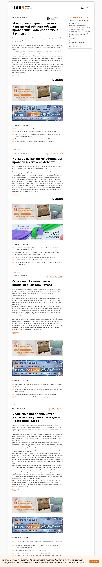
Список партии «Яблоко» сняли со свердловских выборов (79, 28)
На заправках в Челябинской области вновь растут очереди (35, 397)
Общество (15, 76)
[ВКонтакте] (53, 80)
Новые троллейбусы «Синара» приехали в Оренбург (78, 45)
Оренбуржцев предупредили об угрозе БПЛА (30, 387)
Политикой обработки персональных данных (22, 564)
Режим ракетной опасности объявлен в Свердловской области (36, 257)
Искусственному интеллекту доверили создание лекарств (34, 141)
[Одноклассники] (56, 80)
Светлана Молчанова (56, 153)
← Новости (16, 14)
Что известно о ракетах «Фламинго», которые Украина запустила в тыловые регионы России (37, 135)
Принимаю (94, 561)
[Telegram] (58, 80)
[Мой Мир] (60, 80)
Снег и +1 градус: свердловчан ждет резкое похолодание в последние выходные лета (38, 263)
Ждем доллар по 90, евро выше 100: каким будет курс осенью (35, 131)
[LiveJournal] (62, 80)
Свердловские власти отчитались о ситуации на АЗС (32, 139)
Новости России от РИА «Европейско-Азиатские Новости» (19, 8)
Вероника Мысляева (56, 276)
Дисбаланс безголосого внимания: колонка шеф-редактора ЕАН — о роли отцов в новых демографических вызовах (37, 253)
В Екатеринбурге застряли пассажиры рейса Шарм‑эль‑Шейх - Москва (38, 384)
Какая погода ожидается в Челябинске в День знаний (33, 129)
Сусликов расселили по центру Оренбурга (79, 37)
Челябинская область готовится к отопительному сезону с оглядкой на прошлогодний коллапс (79, 33)
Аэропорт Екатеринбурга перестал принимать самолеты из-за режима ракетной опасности (38, 390)
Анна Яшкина (56, 408)
